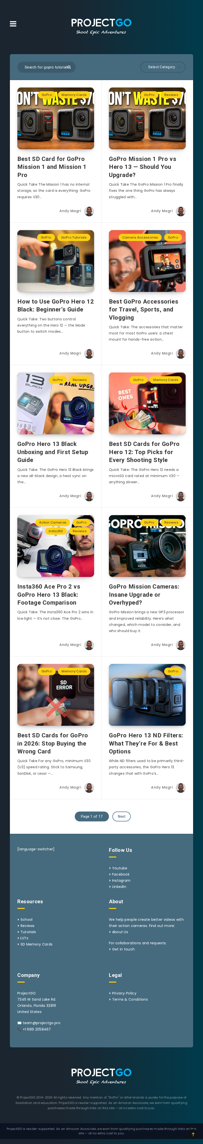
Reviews (171, 94)
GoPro (47, 94)
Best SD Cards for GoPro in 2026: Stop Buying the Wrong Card (52, 743)
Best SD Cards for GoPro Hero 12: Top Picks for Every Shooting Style (144, 451)
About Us (120, 931)
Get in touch (123, 949)
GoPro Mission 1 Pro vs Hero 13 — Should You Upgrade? (142, 166)
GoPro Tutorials (74, 237)
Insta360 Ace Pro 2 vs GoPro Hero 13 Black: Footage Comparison (48, 594)
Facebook (120, 874)
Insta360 (56, 531)
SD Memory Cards (37, 944)
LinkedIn (119, 886)
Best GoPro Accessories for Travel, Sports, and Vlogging (143, 309)
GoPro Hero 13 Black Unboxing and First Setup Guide (52, 451)
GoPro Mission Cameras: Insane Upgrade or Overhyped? (144, 594)
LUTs (24, 938)
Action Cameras (52, 522)
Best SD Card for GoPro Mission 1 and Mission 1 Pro (52, 166)
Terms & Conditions (130, 999)
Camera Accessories (140, 237)
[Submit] (69, 67)
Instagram (121, 880)
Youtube (119, 868)
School (27, 919)
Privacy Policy (124, 993)
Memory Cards (74, 94)
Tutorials (28, 931)
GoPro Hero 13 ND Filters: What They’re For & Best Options (146, 743)
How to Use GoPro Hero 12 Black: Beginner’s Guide (55, 305)
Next (121, 816)
